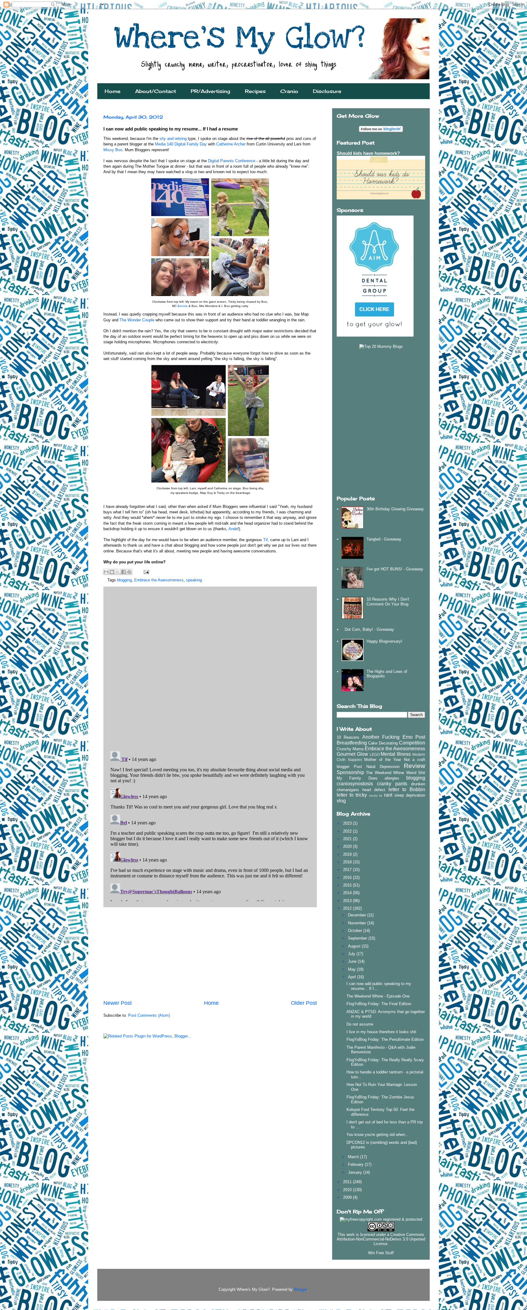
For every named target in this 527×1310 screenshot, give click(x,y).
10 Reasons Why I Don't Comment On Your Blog (388, 601)
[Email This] (106, 572)
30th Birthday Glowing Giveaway (395, 509)
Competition (412, 742)
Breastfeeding (352, 742)
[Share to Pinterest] (129, 572)
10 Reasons (348, 737)
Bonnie (182, 306)
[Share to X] (118, 572)
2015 (348, 885)
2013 (348, 900)
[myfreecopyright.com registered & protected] (381, 1219)
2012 (348, 908)
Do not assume (359, 1024)
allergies (392, 778)
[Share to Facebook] (123, 572)
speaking (194, 580)
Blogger (300, 1289)
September (358, 938)
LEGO (375, 754)
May (352, 969)
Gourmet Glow (352, 754)
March (354, 1157)
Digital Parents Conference (231, 161)
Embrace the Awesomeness (159, 580)
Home (112, 91)
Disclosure (327, 91)
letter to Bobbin (407, 789)
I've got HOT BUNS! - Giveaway (395, 569)
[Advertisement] (210, 953)
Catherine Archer (231, 144)
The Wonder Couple (137, 320)
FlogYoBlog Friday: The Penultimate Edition (385, 1039)
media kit (375, 795)
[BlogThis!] (112, 572)
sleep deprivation (409, 795)
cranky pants (392, 783)
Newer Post (117, 1003)
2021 (348, 839)
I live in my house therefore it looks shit (381, 1032)
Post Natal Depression (377, 766)
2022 (348, 831)
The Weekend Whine (385, 772)
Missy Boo (112, 150)
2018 (348, 862)
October (355, 930)
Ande (233, 528)
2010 (348, 1189)
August (355, 946)
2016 (348, 877)
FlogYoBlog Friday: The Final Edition (378, 1003)
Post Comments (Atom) (149, 1015)
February (356, 1164)
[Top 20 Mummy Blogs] (381, 346)
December (357, 915)
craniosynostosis (355, 783)
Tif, (266, 539)
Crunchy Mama (350, 749)
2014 (348, 893)
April (352, 977)
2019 (348, 854)
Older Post (304, 1003)
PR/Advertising (210, 91)
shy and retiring (173, 138)
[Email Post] (145, 571)
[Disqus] (210, 667)
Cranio (289, 91)
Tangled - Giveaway (384, 539)
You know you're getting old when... (377, 1134)
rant (388, 795)
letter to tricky (352, 795)
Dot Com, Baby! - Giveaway (369, 629)
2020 (348, 846)
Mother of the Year (382, 759)
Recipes (255, 91)
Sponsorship (350, 772)
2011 (348, 1182)
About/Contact (155, 91)
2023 (348, 823)
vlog (341, 800)
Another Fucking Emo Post (393, 737)
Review (414, 765)
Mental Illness (396, 754)
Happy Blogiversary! (384, 641)
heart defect (373, 789)
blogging (124, 580)
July (352, 953)
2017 (348, 869)
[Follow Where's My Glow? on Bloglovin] (381, 130)
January (355, 1172)
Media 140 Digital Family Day (181, 144)
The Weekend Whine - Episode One (378, 996)
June (353, 961)
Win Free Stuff (381, 1253)
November (357, 923)
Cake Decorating (382, 743)
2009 (348, 1197)
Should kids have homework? (368, 153)
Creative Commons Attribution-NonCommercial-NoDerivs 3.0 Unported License (381, 1239)
